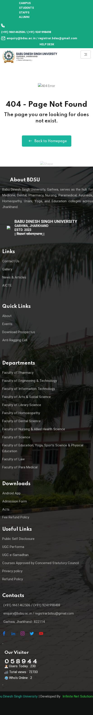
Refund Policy (12, 579)
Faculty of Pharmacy (17, 373)
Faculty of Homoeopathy (21, 413)
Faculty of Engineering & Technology (29, 381)
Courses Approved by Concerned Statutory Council (40, 563)
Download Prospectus (18, 332)
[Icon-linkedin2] (13, 633)
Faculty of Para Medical (19, 467)
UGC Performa (13, 547)
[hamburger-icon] (86, 54)
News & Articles (14, 277)
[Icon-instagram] (23, 633)
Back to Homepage (50, 141)
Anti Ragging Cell (14, 340)
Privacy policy (12, 571)
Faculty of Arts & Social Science (26, 397)
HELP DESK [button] (47, 44)
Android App (11, 493)
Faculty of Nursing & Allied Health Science (33, 429)
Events (7, 324)
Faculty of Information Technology (28, 389)
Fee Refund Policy (15, 517)
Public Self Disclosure (18, 539)
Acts (5, 509)
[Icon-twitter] (32, 633)
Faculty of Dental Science (21, 421)
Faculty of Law (13, 459)
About (7, 316)
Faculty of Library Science (21, 405)
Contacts (13, 595)
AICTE (7, 285)
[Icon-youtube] (41, 633)
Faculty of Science (16, 437)
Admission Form (14, 501)
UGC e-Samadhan (15, 555)
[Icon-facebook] (4, 633)
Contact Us (10, 261)
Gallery (7, 269)
